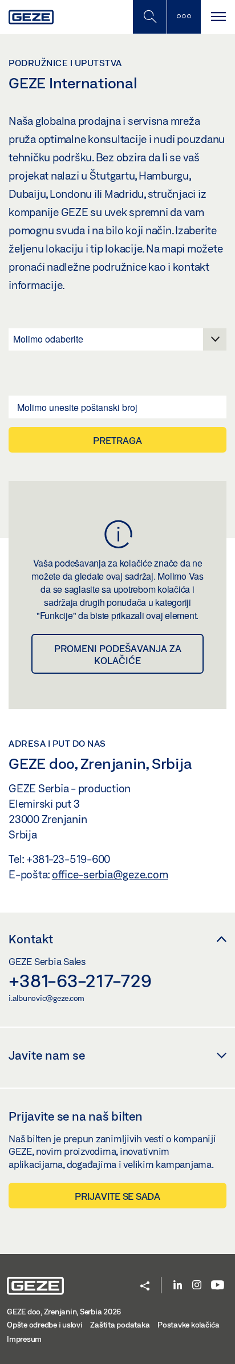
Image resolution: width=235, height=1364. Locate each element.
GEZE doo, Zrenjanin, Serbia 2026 (64, 1311)
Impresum (24, 1338)
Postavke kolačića (188, 1324)
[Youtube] (217, 1285)
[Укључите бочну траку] (149, 17)
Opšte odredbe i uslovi (45, 1324)
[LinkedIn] (177, 1285)
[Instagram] (196, 1285)
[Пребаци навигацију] (218, 17)
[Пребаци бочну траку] (184, 17)
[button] (144, 1286)
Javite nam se (47, 1055)
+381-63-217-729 (80, 980)
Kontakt (31, 939)
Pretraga (117, 440)
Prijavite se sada (117, 1196)
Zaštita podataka (119, 1324)
